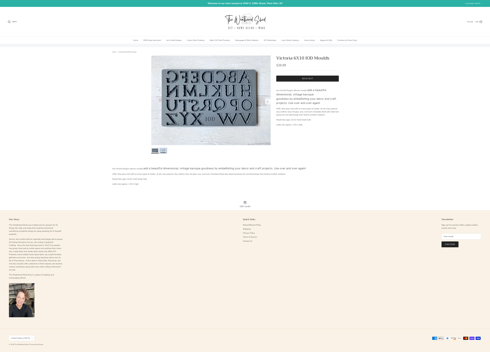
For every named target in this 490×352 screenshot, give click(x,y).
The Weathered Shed (22, 344)
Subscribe (450, 244)
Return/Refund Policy (252, 225)
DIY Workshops (270, 40)
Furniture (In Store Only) (347, 40)
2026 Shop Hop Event (152, 40)
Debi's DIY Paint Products (220, 40)
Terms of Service (250, 237)
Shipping (247, 229)
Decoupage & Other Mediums (247, 40)
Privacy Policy (249, 233)
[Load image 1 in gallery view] (211, 100)
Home (135, 40)
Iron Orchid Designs (174, 40)
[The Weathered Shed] (245, 21)
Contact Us (247, 241)
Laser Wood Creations (290, 40)
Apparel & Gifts (326, 40)
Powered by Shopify (36, 344)
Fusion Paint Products (196, 40)
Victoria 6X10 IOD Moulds (128, 52)
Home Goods (309, 40)
